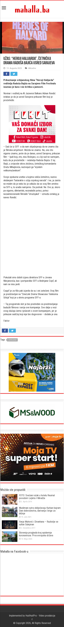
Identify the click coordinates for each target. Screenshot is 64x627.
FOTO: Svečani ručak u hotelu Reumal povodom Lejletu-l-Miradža (37, 497)
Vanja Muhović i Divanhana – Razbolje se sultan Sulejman (38, 523)
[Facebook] (32, 619)
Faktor (6, 320)
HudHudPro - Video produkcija (40, 615)
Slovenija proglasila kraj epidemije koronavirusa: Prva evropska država (36, 534)
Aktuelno (32, 68)
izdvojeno (12, 340)
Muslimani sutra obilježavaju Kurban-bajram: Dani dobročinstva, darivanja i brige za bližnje (40, 510)
